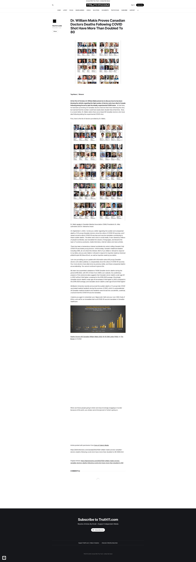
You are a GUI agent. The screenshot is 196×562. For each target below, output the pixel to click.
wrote (79, 224)
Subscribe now (99, 530)
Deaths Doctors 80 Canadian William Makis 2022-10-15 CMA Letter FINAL (94, 336)
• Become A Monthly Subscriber (109, 543)
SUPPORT (132, 10)
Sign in (133, 5)
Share (55, 31)
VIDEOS (89, 10)
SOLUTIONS (96, 10)
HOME (59, 10)
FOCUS (71, 10)
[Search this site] (53, 5)
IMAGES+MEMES (80, 10)
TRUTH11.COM (57, 26)
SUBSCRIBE (124, 10)
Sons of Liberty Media (101, 445)
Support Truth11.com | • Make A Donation (88, 543)
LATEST (65, 10)
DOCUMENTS (105, 10)
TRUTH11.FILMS (115, 10)
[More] (138, 10)
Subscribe (140, 5)
